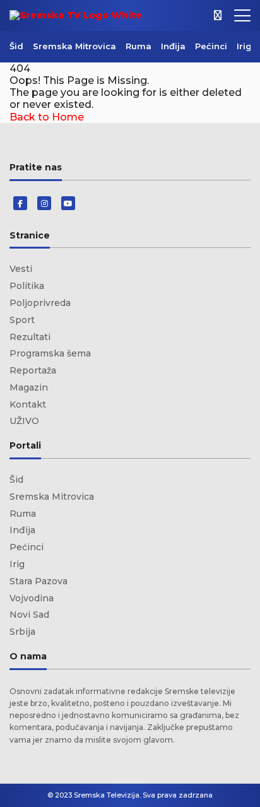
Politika (26, 286)
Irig (244, 46)
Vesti (20, 268)
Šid (16, 46)
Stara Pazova (38, 581)
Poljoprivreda (40, 303)
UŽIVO (24, 421)
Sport (22, 320)
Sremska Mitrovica (74, 46)
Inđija (173, 46)
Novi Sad (29, 614)
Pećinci (211, 46)
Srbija (22, 631)
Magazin (28, 387)
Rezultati (29, 337)
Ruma (138, 46)
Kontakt (27, 404)
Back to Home (46, 117)
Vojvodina (31, 598)
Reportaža (32, 370)
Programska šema (50, 353)
